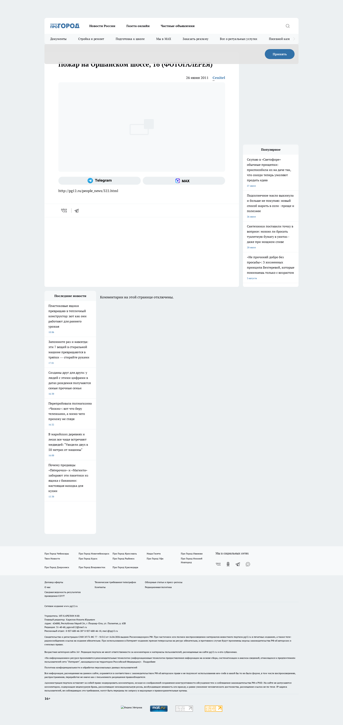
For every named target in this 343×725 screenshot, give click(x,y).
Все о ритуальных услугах (238, 39)
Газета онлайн (138, 26)
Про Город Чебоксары (56, 553)
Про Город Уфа (155, 558)
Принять (280, 54)
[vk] (64, 210)
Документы (58, 39)
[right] (294, 39)
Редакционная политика (158, 587)
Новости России (102, 26)
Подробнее (149, 661)
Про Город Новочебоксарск (94, 553)
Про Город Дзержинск (56, 567)
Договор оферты (53, 582)
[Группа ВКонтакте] (218, 564)
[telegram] (78, 210)
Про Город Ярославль (125, 553)
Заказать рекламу (195, 39)
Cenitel (219, 77)
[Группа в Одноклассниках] (228, 564)
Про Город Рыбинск (123, 558)
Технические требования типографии (115, 582)
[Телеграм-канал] (99, 181)
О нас (47, 587)
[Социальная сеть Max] (184, 181)
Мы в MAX (163, 39)
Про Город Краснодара (125, 567)
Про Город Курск (88, 558)
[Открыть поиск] (288, 26)
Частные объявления (178, 26)
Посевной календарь (284, 39)
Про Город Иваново (192, 553)
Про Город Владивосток (92, 567)
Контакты (100, 587)
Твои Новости (52, 558)
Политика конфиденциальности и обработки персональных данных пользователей (90, 667)
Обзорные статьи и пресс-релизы (163, 582)
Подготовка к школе (130, 39)
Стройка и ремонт (91, 39)
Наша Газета (154, 553)
